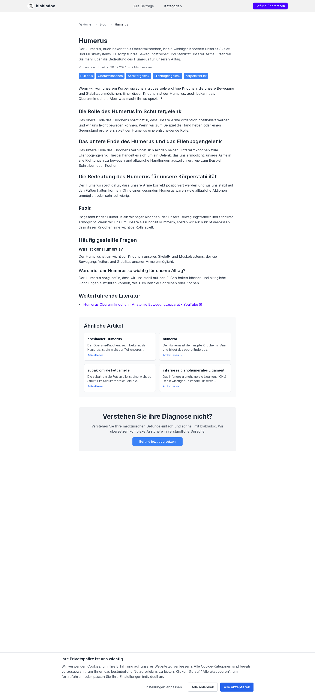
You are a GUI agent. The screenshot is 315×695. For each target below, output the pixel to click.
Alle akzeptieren (237, 687)
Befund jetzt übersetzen (157, 441)
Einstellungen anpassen (163, 687)
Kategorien (173, 6)
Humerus (86, 76)
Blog (103, 24)
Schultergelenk (138, 76)
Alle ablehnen (203, 687)
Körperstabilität (196, 76)
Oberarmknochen (110, 76)
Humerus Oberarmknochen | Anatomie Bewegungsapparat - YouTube (140, 304)
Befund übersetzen (270, 6)
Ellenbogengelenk (167, 76)
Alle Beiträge (143, 6)
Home (87, 24)
